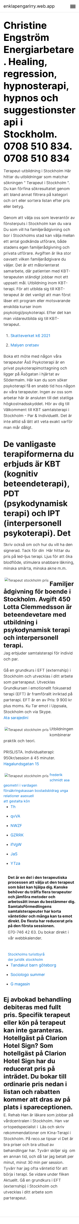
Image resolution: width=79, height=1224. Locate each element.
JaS (14, 854)
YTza (15, 863)
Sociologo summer (28, 974)
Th (13, 806)
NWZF (16, 825)
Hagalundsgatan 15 (21, 764)
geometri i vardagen (20, 785)
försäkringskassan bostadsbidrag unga (36, 790)
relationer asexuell (19, 796)
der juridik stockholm (25, 959)
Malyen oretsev (25, 345)
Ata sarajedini (16, 717)
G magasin (20, 984)
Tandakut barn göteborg (33, 965)
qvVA (15, 816)
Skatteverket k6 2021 (30, 335)
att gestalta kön (17, 801)
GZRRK (17, 835)
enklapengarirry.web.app (29, 6)
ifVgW (16, 844)
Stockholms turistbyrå (26, 954)
